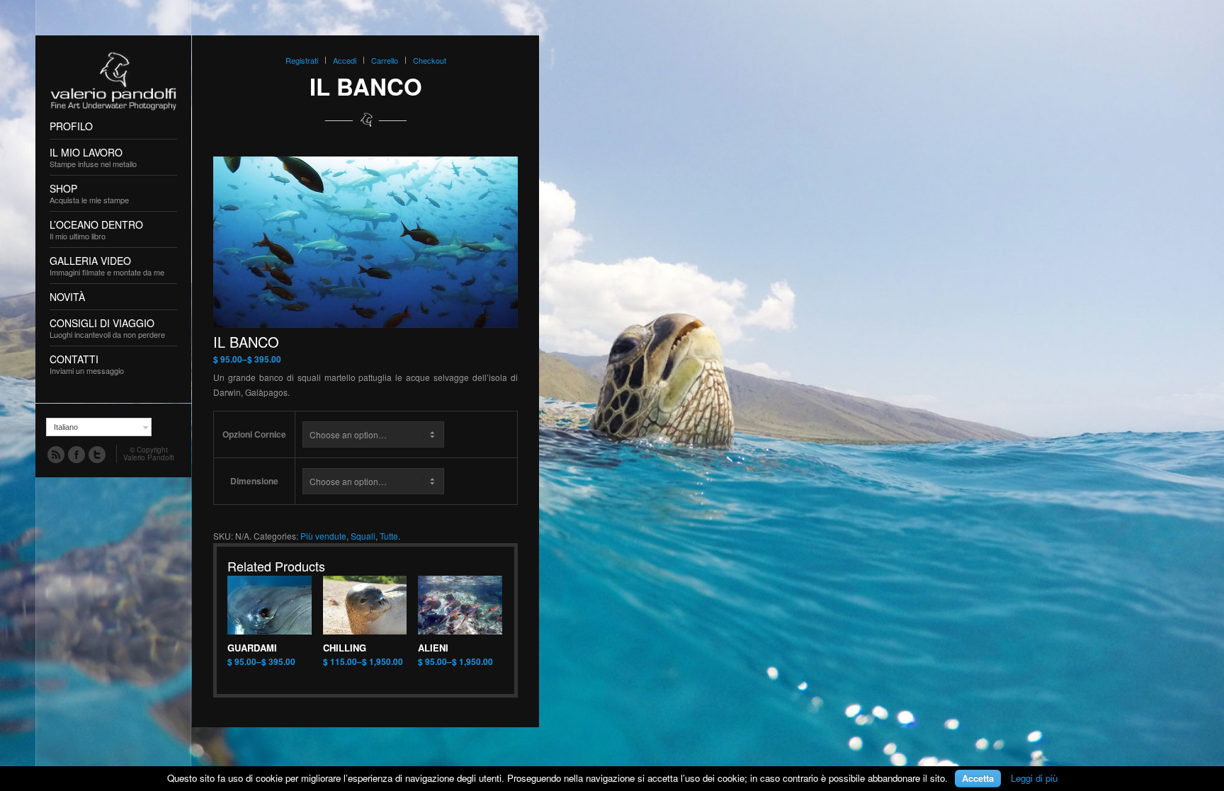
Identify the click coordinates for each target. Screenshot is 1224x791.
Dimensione (254, 480)
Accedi (344, 60)
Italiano (66, 427)
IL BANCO (366, 86)
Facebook (76, 454)
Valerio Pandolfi (148, 457)
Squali (363, 536)
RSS (55, 454)
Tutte (389, 536)
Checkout (429, 60)
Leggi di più (1034, 778)
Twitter (96, 454)
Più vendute (323, 536)
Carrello (384, 60)
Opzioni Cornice (254, 434)
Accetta (978, 778)
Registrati (301, 60)
